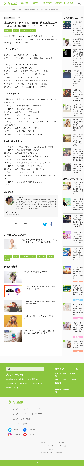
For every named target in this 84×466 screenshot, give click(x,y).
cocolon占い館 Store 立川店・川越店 (19, 419)
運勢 (10, 18)
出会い (65, 379)
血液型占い (34, 379)
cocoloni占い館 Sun (14, 409)
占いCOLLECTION (37, 414)
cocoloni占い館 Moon (14, 414)
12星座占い (22, 379)
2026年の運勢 (13, 388)
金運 (64, 373)
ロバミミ (27, 409)
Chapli (26, 414)
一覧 (76, 369)
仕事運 (72, 373)
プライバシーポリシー (47, 449)
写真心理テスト (36, 383)
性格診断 (58, 383)
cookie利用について (47, 446)
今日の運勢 (58, 391)
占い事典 (66, 389)
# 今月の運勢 (41, 256)
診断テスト (24, 383)
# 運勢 (7, 260)
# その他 (50, 256)
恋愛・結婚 (58, 375)
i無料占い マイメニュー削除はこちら (52, 453)
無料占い (11, 379)
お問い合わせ (62, 446)
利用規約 (61, 442)
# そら (16, 30)
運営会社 (43, 442)
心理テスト (12, 383)
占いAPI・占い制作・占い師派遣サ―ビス (20, 424)
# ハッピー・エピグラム (28, 30)
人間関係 (73, 379)
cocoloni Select (38, 409)
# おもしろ (8, 30)
